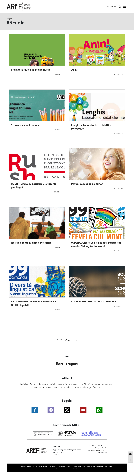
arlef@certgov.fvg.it (97, 450)
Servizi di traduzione (42, 387)
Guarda (57, 74)
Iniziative (24, 384)
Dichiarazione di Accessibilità (101, 466)
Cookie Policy (65, 466)
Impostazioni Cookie (63, 469)
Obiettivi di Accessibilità (80, 466)
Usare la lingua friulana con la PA (71, 384)
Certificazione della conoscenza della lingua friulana (76, 387)
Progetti (33, 384)
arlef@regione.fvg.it (99, 448)
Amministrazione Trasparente (98, 455)
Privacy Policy (53, 466)
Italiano (110, 6)
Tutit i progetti (67, 364)
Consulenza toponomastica (100, 384)
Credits (75, 469)
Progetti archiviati (47, 384)
